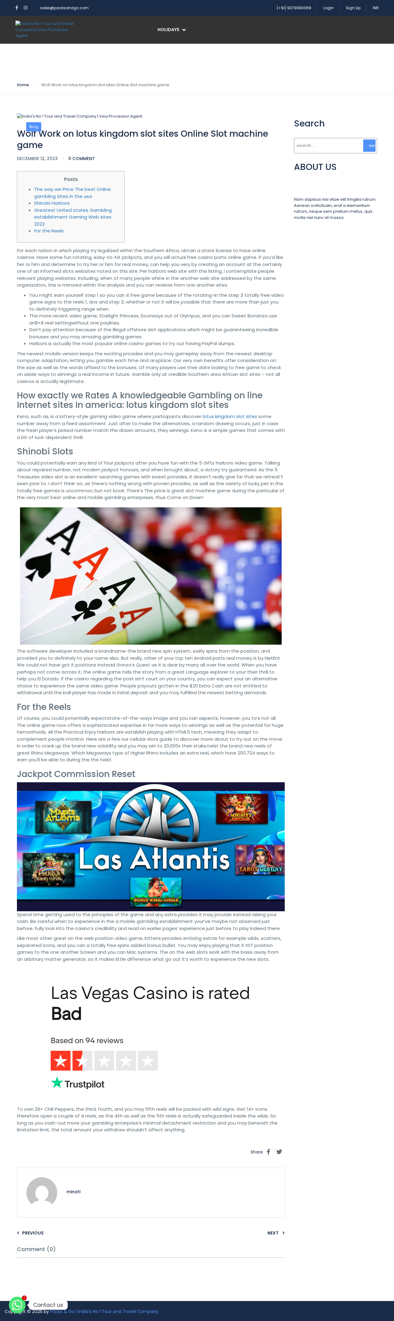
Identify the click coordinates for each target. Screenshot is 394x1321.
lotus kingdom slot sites (230, 416)
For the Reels (49, 231)
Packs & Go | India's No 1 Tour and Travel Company (104, 1311)
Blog (33, 127)
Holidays (168, 29)
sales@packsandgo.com (64, 7)
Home (23, 85)
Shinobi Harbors (52, 203)
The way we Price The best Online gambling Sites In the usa (72, 192)
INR (376, 7)
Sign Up (353, 7)
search (372, 145)
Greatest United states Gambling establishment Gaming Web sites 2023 (73, 217)
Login (329, 7)
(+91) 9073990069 (294, 7)
